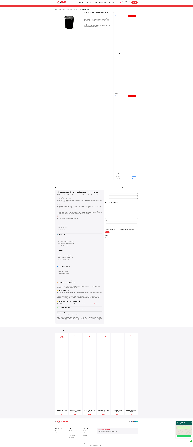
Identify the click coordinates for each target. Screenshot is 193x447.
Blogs (84, 432)
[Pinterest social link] (108, 30)
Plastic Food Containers (73, 432)
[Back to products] (135, 9)
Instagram (59, 304)
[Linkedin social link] (110, 30)
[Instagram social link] (133, 421)
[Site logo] (61, 2)
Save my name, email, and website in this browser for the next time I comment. (120, 229)
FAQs (56, 432)
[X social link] (107, 30)
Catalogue (134, 2)
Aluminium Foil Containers (73, 430)
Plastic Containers (62, 9)
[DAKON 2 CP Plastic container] (62, 371)
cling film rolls (80, 309)
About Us (56, 430)
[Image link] (61, 421)
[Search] (129, 2)
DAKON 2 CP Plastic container (62, 410)
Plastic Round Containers (70, 9)
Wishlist (84, 430)
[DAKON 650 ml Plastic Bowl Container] (131, 371)
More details (134, 176)
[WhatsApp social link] (137, 421)
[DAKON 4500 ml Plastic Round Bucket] (103, 371)
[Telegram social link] (111, 30)
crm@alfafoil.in (107, 443)
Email (106, 224)
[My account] (137, 6)
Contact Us (57, 433)
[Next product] (137, 9)
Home (56, 9)
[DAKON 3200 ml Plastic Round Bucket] (89, 371)
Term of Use (85, 435)
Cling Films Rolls (72, 435)
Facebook (96, 303)
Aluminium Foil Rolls (72, 433)
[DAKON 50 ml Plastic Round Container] (117, 371)
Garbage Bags (71, 437)
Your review (107, 208)
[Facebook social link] (106, 30)
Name (106, 220)
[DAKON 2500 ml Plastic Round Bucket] (75, 371)
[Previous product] (134, 9)
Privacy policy (85, 433)
